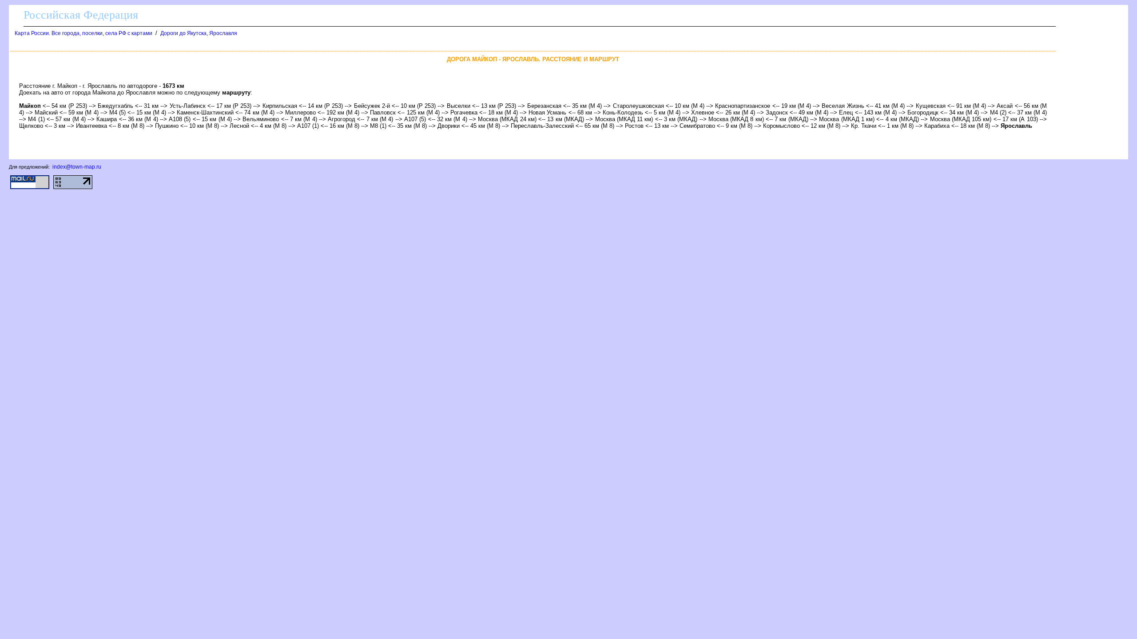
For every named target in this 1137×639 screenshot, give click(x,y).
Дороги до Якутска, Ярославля (198, 33)
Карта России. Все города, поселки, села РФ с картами (83, 33)
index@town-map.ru (76, 167)
